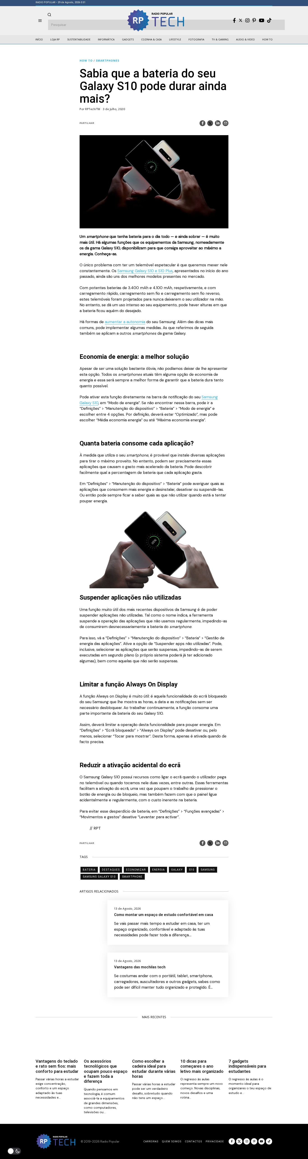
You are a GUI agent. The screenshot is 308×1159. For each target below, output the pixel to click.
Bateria (89, 869)
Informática (106, 39)
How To (267, 39)
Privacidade (215, 1141)
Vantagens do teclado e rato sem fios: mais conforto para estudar (57, 1066)
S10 (191, 869)
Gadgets (128, 39)
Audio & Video (245, 39)
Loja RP (55, 39)
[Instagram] (247, 20)
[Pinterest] (254, 20)
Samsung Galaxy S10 (99, 876)
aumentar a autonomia (125, 321)
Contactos (193, 1141)
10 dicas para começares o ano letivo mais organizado (201, 1066)
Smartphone (132, 876)
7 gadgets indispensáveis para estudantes (247, 1066)
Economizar (136, 869)
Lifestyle (175, 39)
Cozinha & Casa (151, 39)
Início (39, 39)
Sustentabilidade (78, 39)
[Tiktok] (269, 20)
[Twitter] (241, 20)
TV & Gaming (220, 39)
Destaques (111, 869)
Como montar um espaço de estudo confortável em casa (163, 914)
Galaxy (177, 869)
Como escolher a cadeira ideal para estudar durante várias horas (153, 1069)
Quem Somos (171, 1141)
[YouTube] (261, 20)
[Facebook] (234, 20)
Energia (158, 869)
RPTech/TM (92, 109)
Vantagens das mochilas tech (139, 967)
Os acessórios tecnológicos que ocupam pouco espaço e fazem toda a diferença (105, 1071)
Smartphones (107, 61)
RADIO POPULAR (45, 2)
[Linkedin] (218, 123)
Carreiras (150, 1141)
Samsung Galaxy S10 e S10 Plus (145, 270)
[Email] (225, 123)
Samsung (208, 869)
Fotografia (196, 39)
